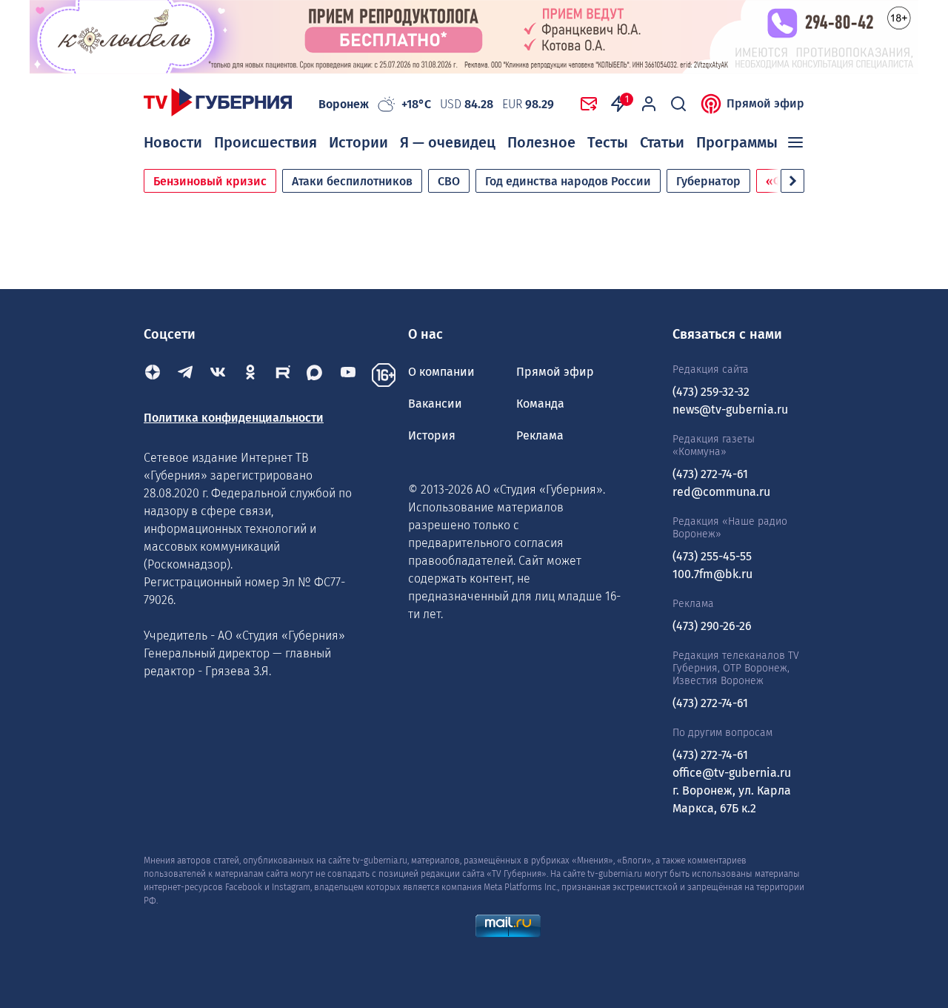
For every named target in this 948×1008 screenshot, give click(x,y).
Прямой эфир (765, 103)
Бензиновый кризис (210, 181)
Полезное (541, 142)
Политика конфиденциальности (234, 418)
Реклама (540, 435)
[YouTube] (348, 375)
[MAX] (315, 375)
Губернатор (708, 181)
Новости (173, 142)
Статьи (662, 142)
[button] (792, 181)
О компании (441, 372)
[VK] (218, 375)
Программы (737, 142)
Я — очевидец (447, 142)
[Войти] (649, 104)
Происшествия (265, 142)
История (431, 435)
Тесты (607, 142)
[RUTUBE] (283, 375)
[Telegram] (185, 375)
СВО (449, 181)
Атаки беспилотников (352, 181)
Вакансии (435, 404)
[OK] (250, 375)
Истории (358, 142)
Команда (540, 404)
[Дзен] (152, 375)
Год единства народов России (568, 181)
